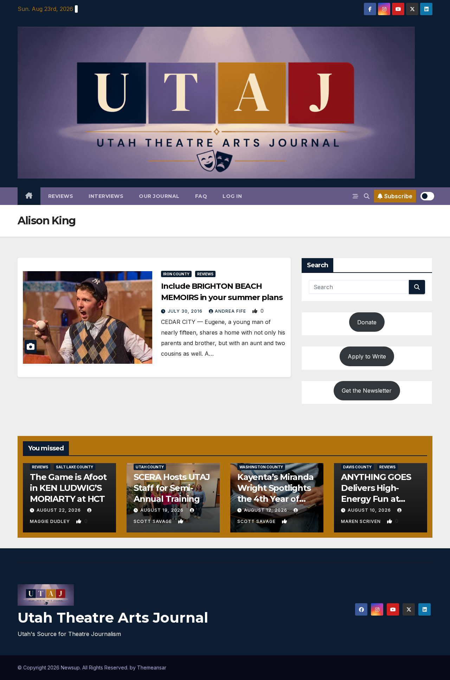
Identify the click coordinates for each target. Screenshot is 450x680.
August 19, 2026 (162, 510)
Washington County (261, 467)
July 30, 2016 (186, 311)
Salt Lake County (74, 467)
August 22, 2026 (59, 510)
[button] (366, 196)
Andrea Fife (231, 311)
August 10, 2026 (370, 510)
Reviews (60, 196)
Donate (367, 322)
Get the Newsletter (367, 390)
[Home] (29, 196)
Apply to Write (367, 356)
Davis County (357, 467)
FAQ (201, 196)
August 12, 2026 (266, 510)
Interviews (106, 196)
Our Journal (159, 196)
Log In (232, 196)
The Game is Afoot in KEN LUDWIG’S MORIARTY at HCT (68, 488)
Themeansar (151, 667)
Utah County (150, 467)
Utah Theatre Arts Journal (113, 617)
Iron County (176, 274)
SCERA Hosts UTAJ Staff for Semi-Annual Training (172, 488)
